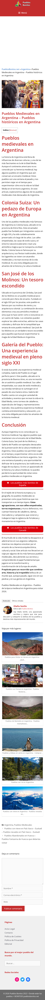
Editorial (8, 944)
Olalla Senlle (20, 606)
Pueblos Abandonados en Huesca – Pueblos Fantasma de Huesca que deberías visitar (21, 839)
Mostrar (13, 130)
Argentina (25, 69)
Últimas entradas (17, 601)
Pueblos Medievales (23, 825)
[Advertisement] (22, 40)
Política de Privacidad (14, 940)
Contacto (9, 932)
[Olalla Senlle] (7, 613)
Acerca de (6, 601)
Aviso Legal (10, 928)
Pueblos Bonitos (27, 609)
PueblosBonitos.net (10, 69)
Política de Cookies (13, 936)
